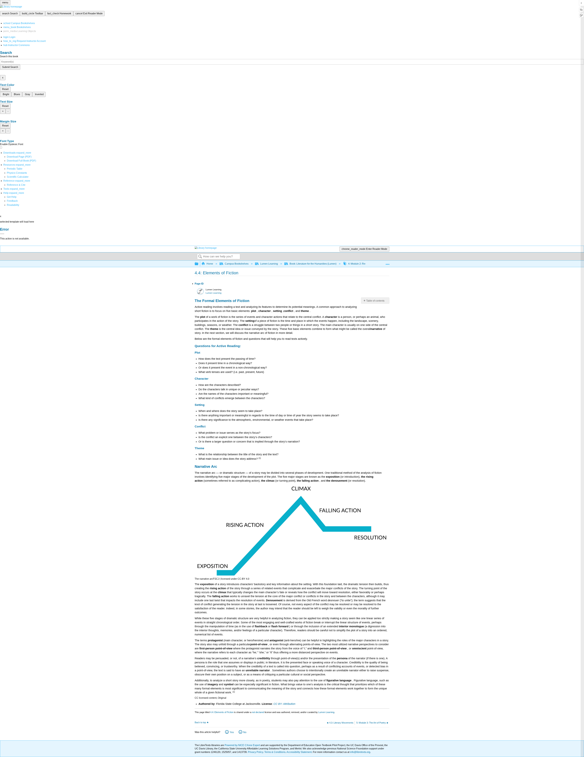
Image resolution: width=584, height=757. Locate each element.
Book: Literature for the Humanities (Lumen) (313, 263)
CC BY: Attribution (284, 703)
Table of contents (375, 300)
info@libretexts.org (359, 752)
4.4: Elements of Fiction (221, 712)
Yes (232, 732)
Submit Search (10, 67)
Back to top (200, 722)
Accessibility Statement (299, 752)
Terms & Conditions (274, 752)
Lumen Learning (269, 263)
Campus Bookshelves (236, 263)
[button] (12, 201)
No (244, 732)
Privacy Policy (255, 752)
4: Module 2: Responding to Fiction (367, 263)
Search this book (9, 56)
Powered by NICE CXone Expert (243, 745)
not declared (258, 712)
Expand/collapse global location (387, 263)
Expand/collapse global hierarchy (198, 264)
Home (210, 263)
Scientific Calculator (17, 177)
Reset (5, 89)
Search (200, 256)
